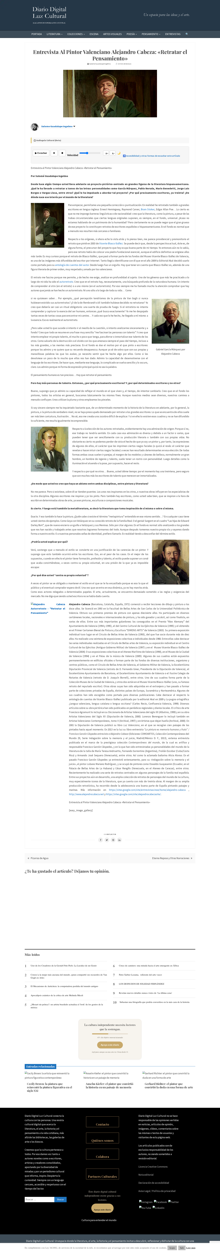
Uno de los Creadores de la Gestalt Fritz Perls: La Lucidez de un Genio (64, 965)
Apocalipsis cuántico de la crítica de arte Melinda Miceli (57, 995)
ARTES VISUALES (112, 34)
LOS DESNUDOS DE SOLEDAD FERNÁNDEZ (141, 983)
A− (113, 153)
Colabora (102, 1157)
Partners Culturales (102, 1176)
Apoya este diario (110, 1045)
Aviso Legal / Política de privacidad (157, 1191)
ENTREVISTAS (172, 34)
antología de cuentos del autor (72, 265)
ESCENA (94, 34)
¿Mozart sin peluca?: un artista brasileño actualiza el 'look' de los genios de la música (67, 1006)
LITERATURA (53, 34)
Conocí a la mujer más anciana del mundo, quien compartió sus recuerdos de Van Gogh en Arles (69, 976)
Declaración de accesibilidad (153, 1182)
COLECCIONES (75, 34)
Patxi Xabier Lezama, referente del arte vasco (140, 974)
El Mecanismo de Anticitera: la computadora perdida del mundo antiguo (64, 986)
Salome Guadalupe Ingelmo (57, 126)
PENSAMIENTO (150, 34)
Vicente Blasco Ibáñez (111, 243)
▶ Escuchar (41, 153)
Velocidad (72, 155)
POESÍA (131, 34)
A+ (106, 153)
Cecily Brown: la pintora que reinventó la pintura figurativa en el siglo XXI (49, 1087)
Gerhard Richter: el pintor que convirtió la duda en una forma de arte (169, 1085)
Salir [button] (182, 1248)
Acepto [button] (172, 1248)
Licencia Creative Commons (153, 1166)
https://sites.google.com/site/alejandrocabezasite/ (133, 794)
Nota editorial (146, 1174)
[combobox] (46, 1199)
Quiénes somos (102, 1140)
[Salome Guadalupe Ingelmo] (34, 129)
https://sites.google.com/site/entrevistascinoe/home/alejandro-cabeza (147, 790)
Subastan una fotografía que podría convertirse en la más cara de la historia (154, 1001)
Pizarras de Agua (39, 858)
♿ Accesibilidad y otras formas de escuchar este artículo (151, 155)
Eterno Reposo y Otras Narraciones (170, 858)
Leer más (190, 1248)
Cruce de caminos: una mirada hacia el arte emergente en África (149, 965)
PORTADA (36, 34)
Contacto (102, 1124)
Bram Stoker (148, 209)
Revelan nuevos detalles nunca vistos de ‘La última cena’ (145, 992)
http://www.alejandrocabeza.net (86, 794)
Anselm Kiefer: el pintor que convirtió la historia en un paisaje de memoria (109, 1085)
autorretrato (66, 281)
